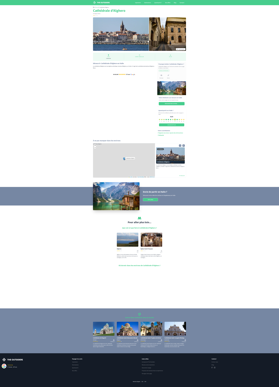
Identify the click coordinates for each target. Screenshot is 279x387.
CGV (145, 381)
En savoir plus (172, 125)
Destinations (147, 2)
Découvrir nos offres (171, 103)
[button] (124, 74)
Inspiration (138, 2)
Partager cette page (147, 373)
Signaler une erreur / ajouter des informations (171, 133)
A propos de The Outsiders (148, 362)
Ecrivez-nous (215, 362)
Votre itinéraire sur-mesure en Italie (170, 98)
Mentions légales (136, 381)
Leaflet (130, 177)
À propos (182, 2)
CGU (142, 381)
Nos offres (167, 2)
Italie (97, 7)
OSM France (152, 177)
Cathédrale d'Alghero (104, 7)
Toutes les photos (181, 49)
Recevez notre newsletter (148, 365)
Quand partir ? (158, 2)
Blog (175, 2)
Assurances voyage (146, 367)
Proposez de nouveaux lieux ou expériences (152, 370)
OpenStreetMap (141, 177)
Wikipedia (161, 135)
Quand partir (75, 367)
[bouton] (180, 145)
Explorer (150, 199)
